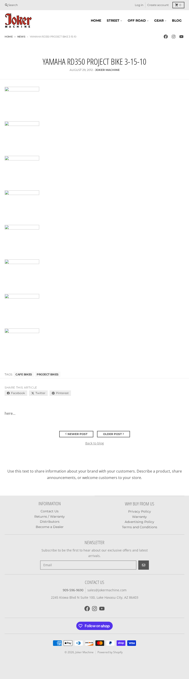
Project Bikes (48, 374)
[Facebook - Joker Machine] (166, 37)
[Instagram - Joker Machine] (174, 37)
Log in (139, 5)
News (21, 36)
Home (9, 36)
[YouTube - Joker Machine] (181, 37)
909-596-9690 (73, 590)
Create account (158, 5)
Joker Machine (84, 652)
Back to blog (94, 443)
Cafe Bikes (23, 374)
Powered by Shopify (110, 652)
